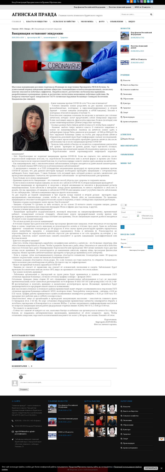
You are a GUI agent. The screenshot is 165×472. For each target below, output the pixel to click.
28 (32, 29)
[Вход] (21, 377)
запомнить (127, 247)
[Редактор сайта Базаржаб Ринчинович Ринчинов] (89, 420)
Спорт (125, 112)
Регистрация (21, 2)
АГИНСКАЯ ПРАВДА (34, 14)
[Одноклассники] (131, 1)
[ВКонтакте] (128, 1)
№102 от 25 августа (134, 7)
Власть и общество (130, 85)
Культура (126, 103)
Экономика (127, 94)
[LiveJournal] (138, 1)
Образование (128, 99)
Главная (15, 29)
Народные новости (34, 2)
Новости (126, 80)
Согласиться (151, 468)
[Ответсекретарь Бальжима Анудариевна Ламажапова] (100, 420)
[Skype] (148, 1)
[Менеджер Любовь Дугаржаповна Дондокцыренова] (100, 409)
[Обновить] (152, 205)
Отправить (24, 389)
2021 (21, 29)
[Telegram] (151, 1)
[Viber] (141, 1)
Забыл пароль (133, 250)
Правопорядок (129, 117)
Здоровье (64, 38)
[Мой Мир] (134, 1)
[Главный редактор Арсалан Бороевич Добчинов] (112, 420)
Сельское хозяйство (131, 90)
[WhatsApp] (144, 1)
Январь (27, 29)
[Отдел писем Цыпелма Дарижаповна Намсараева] (112, 409)
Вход (14, 2)
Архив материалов (130, 122)
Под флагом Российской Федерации (81, 7)
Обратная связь (55, 2)
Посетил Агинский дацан (111, 7)
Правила (45, 2)
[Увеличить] (28, 350)
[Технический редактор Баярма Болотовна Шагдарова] (89, 409)
